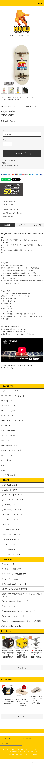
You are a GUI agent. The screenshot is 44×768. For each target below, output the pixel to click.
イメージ (22, 225)
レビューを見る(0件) (9, 201)
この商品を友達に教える (10, 210)
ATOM (35, 754)
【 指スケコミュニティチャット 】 (14, 584)
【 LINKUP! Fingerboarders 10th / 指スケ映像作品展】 (21, 621)
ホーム (4, 97)
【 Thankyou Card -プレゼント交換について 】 (18, 611)
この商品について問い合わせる (13, 213)
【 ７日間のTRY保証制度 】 (11, 569)
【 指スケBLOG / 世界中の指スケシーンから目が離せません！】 (21, 595)
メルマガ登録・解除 (12, 754)
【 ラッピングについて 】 (10, 606)
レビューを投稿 (8, 204)
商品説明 (7, 225)
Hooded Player (31, 97)
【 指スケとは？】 (8, 564)
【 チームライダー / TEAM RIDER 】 (14, 574)
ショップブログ (24, 754)
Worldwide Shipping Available (12, 626)
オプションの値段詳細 (9, 160)
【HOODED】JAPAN (13, 99)
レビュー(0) (37, 225)
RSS (31, 754)
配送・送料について (26, 749)
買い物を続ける (8, 216)
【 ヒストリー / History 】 (10, 579)
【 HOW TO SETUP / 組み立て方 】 (14, 589)
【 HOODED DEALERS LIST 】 (13, 616)
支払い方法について (14, 749)
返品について (6, 163)
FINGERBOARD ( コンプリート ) (16, 97)
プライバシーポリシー (30, 751)
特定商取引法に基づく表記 (10, 166)
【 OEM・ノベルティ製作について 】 (15, 601)
